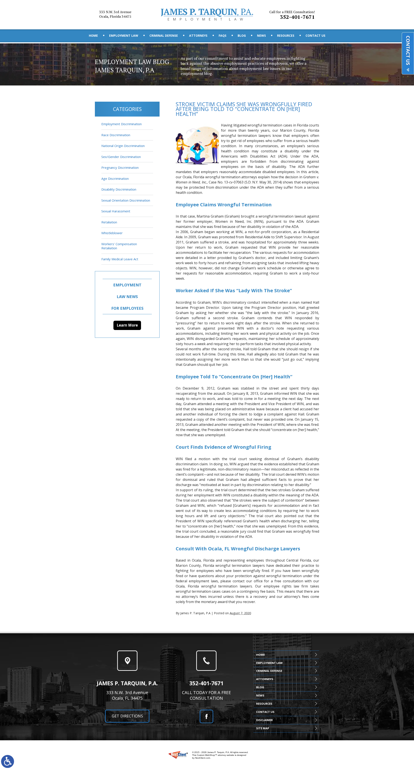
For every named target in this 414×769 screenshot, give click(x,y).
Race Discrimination (115, 135)
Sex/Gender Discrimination (121, 157)
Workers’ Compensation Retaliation (119, 246)
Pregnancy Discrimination (120, 167)
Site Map (262, 728)
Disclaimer (264, 720)
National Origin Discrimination (123, 146)
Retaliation (109, 222)
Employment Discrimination (121, 124)
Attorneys (198, 35)
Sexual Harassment (115, 211)
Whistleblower (112, 233)
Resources (285, 35)
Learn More (127, 325)
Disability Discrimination (118, 189)
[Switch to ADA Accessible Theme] (7, 761)
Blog (242, 35)
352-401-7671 (292, 15)
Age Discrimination (115, 178)
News (261, 35)
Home (93, 35)
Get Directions (127, 715)
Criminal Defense (163, 35)
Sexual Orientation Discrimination (125, 200)
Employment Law (123, 35)
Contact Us (315, 35)
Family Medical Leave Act (119, 259)
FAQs (222, 35)
